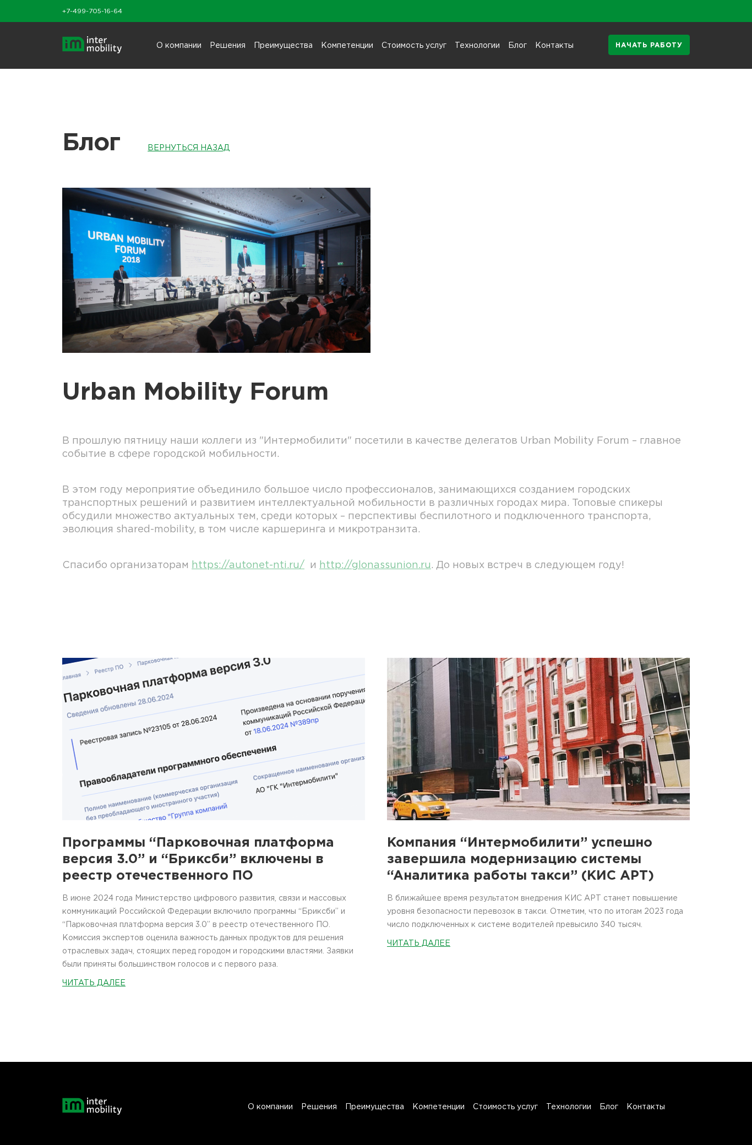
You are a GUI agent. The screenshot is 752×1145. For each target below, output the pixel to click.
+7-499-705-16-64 (92, 10)
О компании (178, 45)
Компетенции (347, 45)
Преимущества (283, 45)
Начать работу (649, 44)
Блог (517, 45)
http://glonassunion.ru (375, 564)
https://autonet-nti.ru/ (248, 564)
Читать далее (94, 982)
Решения (228, 45)
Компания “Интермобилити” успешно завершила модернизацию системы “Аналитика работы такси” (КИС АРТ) (520, 858)
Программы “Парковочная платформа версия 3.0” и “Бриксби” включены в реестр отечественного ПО (198, 858)
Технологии (477, 45)
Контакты (554, 45)
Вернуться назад (189, 147)
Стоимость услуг (414, 45)
